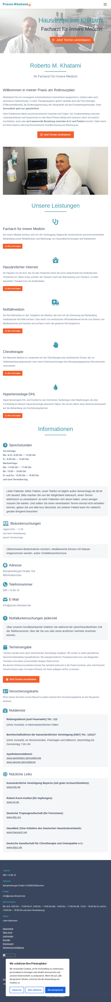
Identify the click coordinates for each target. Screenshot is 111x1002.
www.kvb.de (13, 787)
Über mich (7, 932)
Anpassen (17, 990)
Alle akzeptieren (55, 990)
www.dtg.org (14, 817)
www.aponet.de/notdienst (21, 762)
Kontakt (6, 940)
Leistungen (8, 936)
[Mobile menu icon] (105, 4)
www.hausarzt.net (17, 832)
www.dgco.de (14, 847)
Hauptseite (8, 929)
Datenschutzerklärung (13, 947)
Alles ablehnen (35, 990)
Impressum (8, 944)
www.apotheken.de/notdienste (24, 758)
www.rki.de (13, 802)
